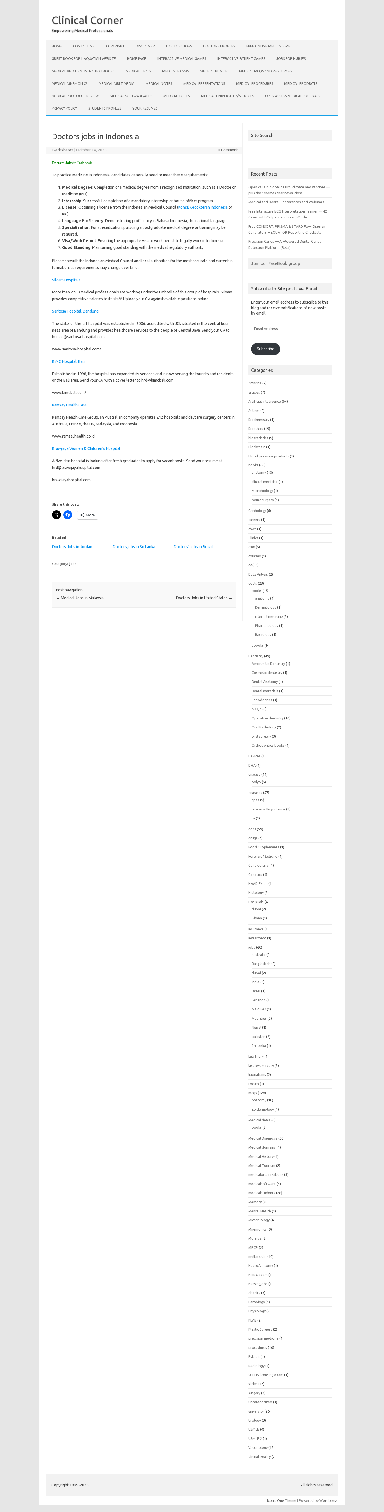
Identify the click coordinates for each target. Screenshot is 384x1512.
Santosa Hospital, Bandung (75, 311)
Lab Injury (256, 1056)
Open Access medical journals (292, 96)
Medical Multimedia (116, 83)
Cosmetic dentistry (267, 673)
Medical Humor (214, 71)
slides (252, 1384)
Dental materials (265, 691)
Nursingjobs (258, 1284)
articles (254, 392)
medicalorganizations (265, 1174)
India (255, 982)
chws (252, 529)
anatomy (259, 472)
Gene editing (258, 865)
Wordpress (328, 1500)
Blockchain (256, 447)
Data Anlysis (258, 574)
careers (254, 520)
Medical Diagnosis (262, 1138)
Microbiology (262, 491)
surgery (254, 1393)
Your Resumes (144, 108)
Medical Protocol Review (75, 96)
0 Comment (228, 150)
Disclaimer (145, 46)
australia (259, 955)
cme (251, 547)
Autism (253, 411)
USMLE (253, 1429)
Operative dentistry (267, 718)
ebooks (258, 645)
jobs (72, 564)
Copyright (115, 46)
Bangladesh (261, 964)
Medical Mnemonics (69, 83)
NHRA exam (258, 1275)
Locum (253, 1084)
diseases (255, 792)
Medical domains (262, 1147)
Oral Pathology (264, 727)
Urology (254, 1420)
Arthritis (254, 383)
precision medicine (263, 1338)
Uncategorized (260, 1402)
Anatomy (259, 1100)
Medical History (261, 1156)
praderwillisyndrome (268, 809)
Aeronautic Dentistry (268, 664)
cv (250, 565)
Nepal (256, 1027)
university (256, 1411)
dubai (256, 909)
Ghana (257, 918)
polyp (256, 782)
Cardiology (257, 511)
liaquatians (257, 1074)
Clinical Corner (87, 20)
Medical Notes (159, 83)
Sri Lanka (259, 1046)
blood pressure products (268, 456)
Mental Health (259, 1211)
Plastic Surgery (260, 1329)
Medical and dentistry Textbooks (83, 71)
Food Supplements (263, 847)
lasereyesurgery (261, 1065)
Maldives (259, 1009)
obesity (254, 1293)
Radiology (263, 634)
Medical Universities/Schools (227, 96)
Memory (255, 1202)
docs (252, 829)
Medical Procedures (254, 83)
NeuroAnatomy (260, 1265)
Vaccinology (258, 1447)
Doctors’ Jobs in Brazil (193, 547)
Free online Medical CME (268, 46)
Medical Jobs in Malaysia (80, 598)
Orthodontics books (268, 745)
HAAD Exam (258, 883)
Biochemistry (258, 420)
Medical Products (300, 83)
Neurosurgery (263, 500)
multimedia (257, 1256)
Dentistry (255, 656)
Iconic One (275, 1500)
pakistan (258, 1037)
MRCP (253, 1247)
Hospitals (256, 902)
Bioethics (255, 429)
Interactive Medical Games (181, 58)
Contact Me (84, 46)
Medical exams (175, 71)
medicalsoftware (262, 1184)
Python (254, 1356)
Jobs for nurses (291, 58)
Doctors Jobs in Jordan (72, 547)
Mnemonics (257, 1229)
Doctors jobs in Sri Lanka (134, 547)
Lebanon (259, 1000)
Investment (257, 938)
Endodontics (262, 700)
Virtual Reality (259, 1457)
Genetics (255, 874)
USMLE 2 (255, 1438)
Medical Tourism (261, 1165)
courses (254, 556)
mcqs (252, 1093)
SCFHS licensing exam (265, 1375)
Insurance (256, 929)
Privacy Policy (64, 108)
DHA (252, 765)
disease (254, 774)
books (253, 465)
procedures (257, 1347)
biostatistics (258, 438)
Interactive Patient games (241, 58)
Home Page (136, 58)
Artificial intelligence (264, 401)
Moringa (255, 1238)
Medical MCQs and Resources (265, 71)
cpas (255, 800)
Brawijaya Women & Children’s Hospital (86, 448)
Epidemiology (263, 1109)
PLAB (252, 1320)
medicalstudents (261, 1193)
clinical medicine (265, 482)
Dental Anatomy (265, 682)
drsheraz (65, 150)
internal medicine (269, 616)
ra (253, 818)
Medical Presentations (204, 83)
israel (256, 991)
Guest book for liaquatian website (84, 58)
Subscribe (265, 349)
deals (252, 583)
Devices (254, 756)
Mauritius (259, 1018)
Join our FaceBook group (275, 263)
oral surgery (261, 736)
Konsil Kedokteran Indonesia (203, 207)
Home (57, 46)
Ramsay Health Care (69, 405)
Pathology (256, 1302)
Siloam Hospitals (66, 280)
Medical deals (138, 71)
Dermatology (265, 607)
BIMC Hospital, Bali (68, 361)
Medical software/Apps (131, 96)
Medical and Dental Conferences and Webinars (286, 202)
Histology (256, 892)
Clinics (253, 538)
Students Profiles (104, 108)
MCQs (256, 709)
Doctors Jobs (179, 46)
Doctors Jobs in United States (204, 598)
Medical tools (176, 96)
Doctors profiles (219, 46)
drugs (252, 838)
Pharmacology (266, 625)
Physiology (257, 1311)
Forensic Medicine (262, 856)
